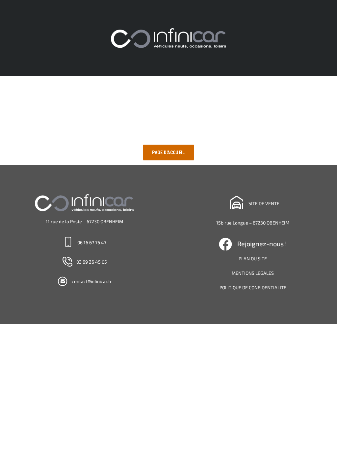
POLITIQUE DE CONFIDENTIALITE (253, 287)
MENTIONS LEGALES (253, 273)
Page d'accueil (168, 152)
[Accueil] (168, 38)
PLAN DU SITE (253, 258)
